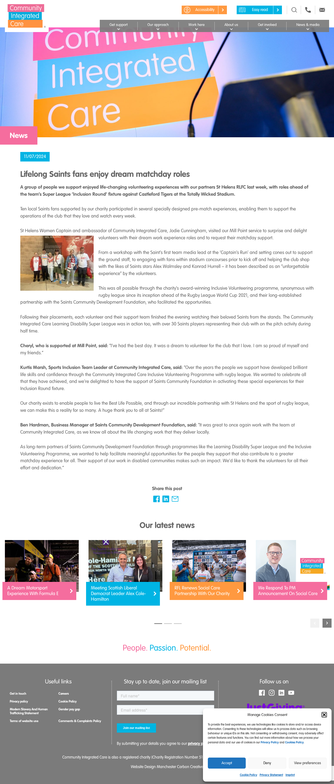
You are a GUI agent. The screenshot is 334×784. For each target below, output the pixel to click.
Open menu (118, 28)
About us (231, 25)
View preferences (307, 763)
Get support (119, 25)
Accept (227, 763)
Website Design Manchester (153, 766)
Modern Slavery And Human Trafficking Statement (29, 711)
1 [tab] (158, 623)
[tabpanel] (42, 572)
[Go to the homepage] (27, 16)
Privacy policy (19, 701)
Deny (267, 763)
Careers (63, 694)
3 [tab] (178, 623)
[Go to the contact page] (308, 10)
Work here (197, 25)
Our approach (158, 25)
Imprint (290, 775)
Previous (314, 623)
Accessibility (204, 9)
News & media (307, 25)
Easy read (260, 9)
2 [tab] (168, 623)
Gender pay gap (69, 709)
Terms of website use (24, 721)
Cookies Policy (294, 742)
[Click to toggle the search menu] (294, 10)
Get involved (267, 25)
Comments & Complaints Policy (79, 721)
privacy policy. (200, 743)
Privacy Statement (271, 775)
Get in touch (18, 694)
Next (327, 623)
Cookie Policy (248, 775)
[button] (324, 714)
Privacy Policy (270, 742)
